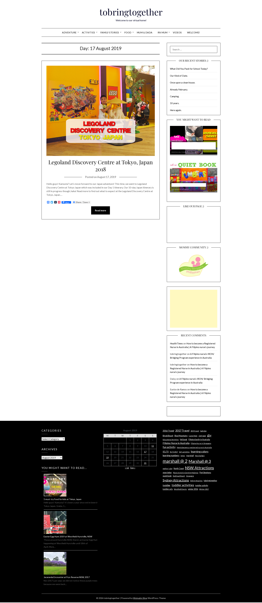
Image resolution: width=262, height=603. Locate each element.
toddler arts (168, 489)
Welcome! (193, 32)
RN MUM (163, 32)
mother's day (167, 469)
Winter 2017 (204, 489)
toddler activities (183, 485)
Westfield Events (180, 489)
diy (209, 435)
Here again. (175, 110)
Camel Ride (193, 436)
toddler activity (201, 485)
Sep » (132, 467)
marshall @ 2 (175, 461)
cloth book (202, 436)
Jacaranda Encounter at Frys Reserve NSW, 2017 (67, 577)
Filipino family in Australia (199, 439)
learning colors (199, 451)
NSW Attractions (199, 467)
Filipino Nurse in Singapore (201, 443)
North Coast (179, 468)
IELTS (166, 451)
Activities (88, 32)
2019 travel (195, 431)
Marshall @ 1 (200, 456)
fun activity (169, 447)
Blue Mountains (181, 435)
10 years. (174, 103)
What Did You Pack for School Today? (189, 68)
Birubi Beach (168, 435)
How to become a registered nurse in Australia (194, 447)
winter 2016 (193, 489)
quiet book (167, 476)
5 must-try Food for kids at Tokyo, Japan (62, 499)
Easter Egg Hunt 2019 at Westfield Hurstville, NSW (68, 536)
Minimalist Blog (140, 598)
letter (183, 456)
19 (107, 457)
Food (127, 32)
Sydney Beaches (196, 481)
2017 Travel (182, 430)
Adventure (69, 32)
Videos (177, 32)
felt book (183, 439)
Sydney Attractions (176, 480)
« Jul (127, 467)
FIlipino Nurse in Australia (176, 443)
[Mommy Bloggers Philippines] (193, 276)
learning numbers (171, 455)
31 (145, 463)
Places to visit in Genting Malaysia (185, 473)
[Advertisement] (193, 309)
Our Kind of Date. (179, 75)
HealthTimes (176, 343)
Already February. (179, 89)
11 (152, 446)
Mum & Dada (144, 32)
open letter (167, 472)
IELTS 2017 (174, 452)
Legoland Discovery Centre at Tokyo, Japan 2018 (100, 165)
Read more (100, 210)
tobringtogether (131, 12)
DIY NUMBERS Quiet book (189, 185)
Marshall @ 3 (200, 461)
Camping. (174, 96)
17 (145, 451)
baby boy (203, 431)
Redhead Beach (179, 476)
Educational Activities (171, 440)
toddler (166, 485)
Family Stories (109, 32)
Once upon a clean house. (182, 82)
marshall (190, 455)
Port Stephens (205, 472)
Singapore (190, 476)
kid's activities (184, 452)
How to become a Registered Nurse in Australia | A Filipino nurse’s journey (190, 368)
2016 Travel (168, 430)
